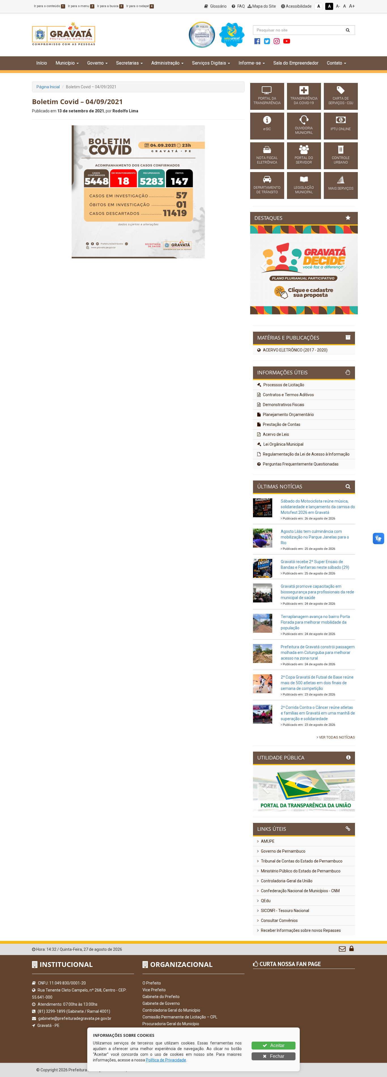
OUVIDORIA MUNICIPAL (304, 130)
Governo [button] (95, 63)
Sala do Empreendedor (295, 63)
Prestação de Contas (281, 424)
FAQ (241, 6)
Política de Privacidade (166, 1060)
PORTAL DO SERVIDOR (304, 160)
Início (41, 63)
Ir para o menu (80, 6)
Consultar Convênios (279, 920)
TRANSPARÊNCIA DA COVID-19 (304, 100)
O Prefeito (152, 983)
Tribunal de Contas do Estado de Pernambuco (301, 861)
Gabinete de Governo (161, 1003)
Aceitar (276, 1045)
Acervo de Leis (275, 434)
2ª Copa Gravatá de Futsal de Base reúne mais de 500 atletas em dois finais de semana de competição (317, 683)
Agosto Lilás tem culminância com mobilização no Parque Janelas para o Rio (315, 537)
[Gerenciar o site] (351, 950)
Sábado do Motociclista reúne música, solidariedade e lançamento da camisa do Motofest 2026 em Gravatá (318, 507)
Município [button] (65, 63)
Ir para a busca (109, 6)
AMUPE (267, 841)
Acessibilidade (298, 6)
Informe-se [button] (250, 63)
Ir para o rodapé (139, 6)
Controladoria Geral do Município (171, 1010)
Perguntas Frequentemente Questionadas (300, 464)
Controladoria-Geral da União (286, 881)
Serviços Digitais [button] (209, 63)
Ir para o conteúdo (49, 6)
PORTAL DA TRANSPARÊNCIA (267, 100)
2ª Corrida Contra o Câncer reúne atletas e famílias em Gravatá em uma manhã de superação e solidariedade (318, 713)
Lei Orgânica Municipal (283, 444)
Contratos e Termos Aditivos (288, 394)
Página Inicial (48, 87)
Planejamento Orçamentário (288, 414)
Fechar (276, 1056)
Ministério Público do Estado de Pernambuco (300, 871)
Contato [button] (334, 63)
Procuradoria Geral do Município (171, 1024)
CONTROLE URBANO (341, 160)
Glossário (218, 6)
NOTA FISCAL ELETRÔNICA (267, 160)
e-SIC (267, 129)
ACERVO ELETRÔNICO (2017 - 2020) (295, 350)
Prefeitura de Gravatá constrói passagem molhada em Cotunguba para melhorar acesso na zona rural (318, 652)
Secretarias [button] (127, 63)
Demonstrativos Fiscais (283, 404)
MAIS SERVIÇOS (340, 188)
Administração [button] (165, 63)
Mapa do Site (264, 6)
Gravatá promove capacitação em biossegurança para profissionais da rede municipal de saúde (317, 592)
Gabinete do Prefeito (161, 996)
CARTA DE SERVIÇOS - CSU (340, 100)
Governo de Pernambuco (282, 851)
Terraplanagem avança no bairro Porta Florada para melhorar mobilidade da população (315, 622)
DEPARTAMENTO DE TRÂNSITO (267, 190)
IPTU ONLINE (341, 129)
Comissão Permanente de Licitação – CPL (180, 1017)
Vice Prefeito (154, 990)
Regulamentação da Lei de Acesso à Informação (306, 454)
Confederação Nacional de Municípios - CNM (300, 891)
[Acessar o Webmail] (342, 950)
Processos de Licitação (283, 385)
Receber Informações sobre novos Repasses (300, 930)
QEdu (265, 900)
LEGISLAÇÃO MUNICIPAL (304, 190)
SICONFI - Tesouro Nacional (284, 910)
